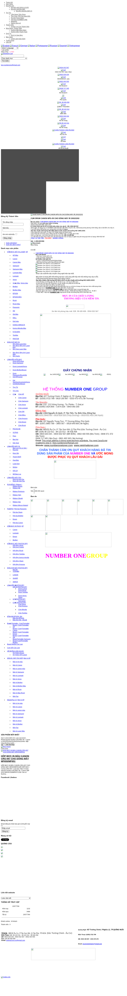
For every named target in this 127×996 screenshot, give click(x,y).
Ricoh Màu (16, 304)
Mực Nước (16, 356)
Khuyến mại (10, 6)
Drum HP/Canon (18, 361)
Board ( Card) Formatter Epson (21, 633)
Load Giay (16, 464)
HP (27, 252)
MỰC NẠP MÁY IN (13, 342)
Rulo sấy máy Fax (19, 481)
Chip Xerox (22, 405)
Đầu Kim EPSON (18, 618)
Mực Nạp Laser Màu (19, 349)
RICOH (15, 570)
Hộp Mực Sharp (18, 561)
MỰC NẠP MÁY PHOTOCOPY (17, 568)
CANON (15, 575)
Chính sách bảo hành (18, 39)
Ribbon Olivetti (18, 498)
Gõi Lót (15, 471)
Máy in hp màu (18, 662)
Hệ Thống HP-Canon (20, 655)
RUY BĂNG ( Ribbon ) (14, 484)
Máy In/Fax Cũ (12, 700)
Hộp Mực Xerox (18, 545)
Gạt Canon (22, 601)
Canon (15, 259)
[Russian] (52, 45)
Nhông (15, 467)
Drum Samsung (18, 363)
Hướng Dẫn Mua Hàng (18, 30)
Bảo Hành (9, 37)
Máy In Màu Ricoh (19, 693)
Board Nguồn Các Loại (15, 644)
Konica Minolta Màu (19, 328)
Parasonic (16, 307)
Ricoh (15, 300)
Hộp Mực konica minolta (21, 557)
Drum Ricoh (22, 590)
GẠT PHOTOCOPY (19, 599)
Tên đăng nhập (8, 222)
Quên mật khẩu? (11, 243)
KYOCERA (16, 332)
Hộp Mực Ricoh (18, 550)
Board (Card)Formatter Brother (20, 641)
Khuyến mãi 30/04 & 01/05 (20, 7)
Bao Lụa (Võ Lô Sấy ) (20, 448)
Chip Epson (22, 422)
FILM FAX (10, 509)
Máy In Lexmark (18, 675)
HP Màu (15, 255)
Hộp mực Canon (18, 547)
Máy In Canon (17, 665)
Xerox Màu (16, 283)
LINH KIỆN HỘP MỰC (14, 359)
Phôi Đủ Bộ (16, 429)
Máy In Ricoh (17, 689)
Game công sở (16, 23)
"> (64, 443)
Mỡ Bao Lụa (17, 474)
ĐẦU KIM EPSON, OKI (14, 616)
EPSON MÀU (17, 297)
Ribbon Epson (17, 486)
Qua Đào (16, 460)
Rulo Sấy (16, 453)
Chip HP (21, 394)
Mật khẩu (6, 228)
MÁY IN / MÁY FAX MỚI (15, 658)
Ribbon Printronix (18, 491)
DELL (15, 318)
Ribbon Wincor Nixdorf (20, 505)
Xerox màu (24, 283)
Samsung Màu (18, 269)
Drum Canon (22, 589)
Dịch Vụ (8, 33)
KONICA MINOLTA (19, 325)
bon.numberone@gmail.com (10, 65)
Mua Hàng (34, 245)
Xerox (15, 280)
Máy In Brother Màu (19, 686)
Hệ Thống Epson (18, 653)
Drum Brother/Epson (19, 370)
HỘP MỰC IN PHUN (14, 526)
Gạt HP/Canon (18, 377)
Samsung (16, 266)
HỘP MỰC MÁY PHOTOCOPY (17, 544)
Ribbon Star (17, 502)
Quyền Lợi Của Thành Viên (20, 27)
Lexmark (16, 276)
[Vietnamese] (73, 45)
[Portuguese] (42, 45)
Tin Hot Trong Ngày (17, 18)
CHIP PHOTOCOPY (19, 602)
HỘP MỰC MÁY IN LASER (16, 252)
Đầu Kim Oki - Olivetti (20, 620)
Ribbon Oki (16, 488)
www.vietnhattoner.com (86, 445)
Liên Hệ (8, 42)
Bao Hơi (15, 439)
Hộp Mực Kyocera (19, 564)
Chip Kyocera (22, 418)
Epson (15, 519)
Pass (14, 436)
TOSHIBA (16, 571)
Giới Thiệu (9, 4)
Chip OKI (21, 411)
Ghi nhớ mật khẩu (9, 234)
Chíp (14, 394)
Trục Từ (15, 387)
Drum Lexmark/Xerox (20, 366)
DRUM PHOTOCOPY (20, 587)
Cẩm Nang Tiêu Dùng (18, 14)
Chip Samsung (23, 401)
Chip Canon (22, 398)
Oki (14, 311)
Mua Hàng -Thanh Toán (14, 28)
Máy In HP (26, 658)
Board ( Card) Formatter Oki (21, 636)
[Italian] (31, 45)
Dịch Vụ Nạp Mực (17, 35)
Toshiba (15, 335)
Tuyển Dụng (10, 40)
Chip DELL (22, 415)
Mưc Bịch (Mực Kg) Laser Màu (21, 353)
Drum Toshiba (23, 592)
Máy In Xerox (17, 679)
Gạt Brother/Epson (19, 384)
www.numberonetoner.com (58, 445)
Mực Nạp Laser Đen (19, 344)
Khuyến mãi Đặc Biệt (18, 9)
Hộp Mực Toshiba (19, 554)
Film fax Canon (18, 523)
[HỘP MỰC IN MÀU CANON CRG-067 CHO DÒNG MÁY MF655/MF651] (16, 747)
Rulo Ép (15, 450)
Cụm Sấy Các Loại (13, 648)
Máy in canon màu (19, 669)
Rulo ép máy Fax (18, 479)
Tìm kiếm (5, 61)
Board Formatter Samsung (21, 639)
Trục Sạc (16, 391)
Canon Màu (17, 262)
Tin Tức (8, 13)
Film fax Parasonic (20, 509)
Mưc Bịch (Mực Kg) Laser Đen (21, 346)
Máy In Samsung (18, 672)
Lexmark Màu (17, 273)
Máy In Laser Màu (19, 731)
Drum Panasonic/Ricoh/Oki (20, 374)
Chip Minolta (22, 609)
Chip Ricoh (22, 425)
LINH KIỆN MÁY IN (13, 446)
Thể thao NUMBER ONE (19, 20)
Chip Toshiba (22, 613)
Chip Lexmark (23, 408)
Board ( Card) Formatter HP (21, 626)
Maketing (14, 21)
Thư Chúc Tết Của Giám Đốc (20, 16)
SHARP (15, 578)
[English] (5, 45)
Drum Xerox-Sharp (22, 596)
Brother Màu (17, 290)
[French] (14, 45)
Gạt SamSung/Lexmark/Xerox (21, 381)
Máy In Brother (18, 682)
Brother (15, 286)
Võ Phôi (15, 432)
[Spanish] (62, 45)
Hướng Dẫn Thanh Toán (19, 32)
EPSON (15, 293)
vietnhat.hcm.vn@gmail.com (15, 940)
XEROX (15, 582)
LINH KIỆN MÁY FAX (14, 477)
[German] (23, 45)
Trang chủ (9, 2)
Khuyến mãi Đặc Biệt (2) (24, 11)
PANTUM (16, 339)
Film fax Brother (18, 516)
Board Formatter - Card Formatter (18, 623)
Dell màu (16, 321)
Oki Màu (15, 314)
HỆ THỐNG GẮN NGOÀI (15, 651)
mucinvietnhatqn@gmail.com (92, 944)
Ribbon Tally (17, 495)
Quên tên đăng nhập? (13, 245)
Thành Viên (10, 25)
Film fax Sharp (17, 512)
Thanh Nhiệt (17, 457)
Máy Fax (15, 696)
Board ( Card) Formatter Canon (21, 629)
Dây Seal (16, 443)
